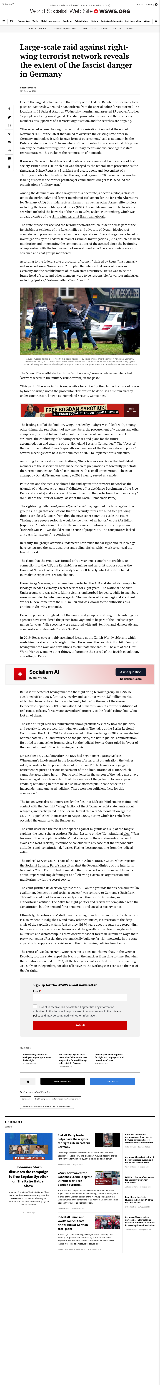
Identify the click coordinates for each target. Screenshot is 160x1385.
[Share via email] (9, 142)
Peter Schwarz (28, 87)
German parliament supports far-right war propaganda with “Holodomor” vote (109, 1057)
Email (36, 991)
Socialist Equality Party (66, 29)
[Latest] (11, 22)
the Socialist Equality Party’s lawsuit (45, 865)
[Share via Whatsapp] (9, 125)
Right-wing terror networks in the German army (57, 1099)
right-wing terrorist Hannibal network (78, 216)
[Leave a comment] (9, 159)
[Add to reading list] (9, 167)
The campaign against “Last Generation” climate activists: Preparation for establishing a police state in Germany (73, 1059)
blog (126, 833)
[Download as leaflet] (9, 150)
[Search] (156, 22)
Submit (80, 1025)
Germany (26, 1099)
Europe (8, 1126)
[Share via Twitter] (9, 117)
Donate (129, 29)
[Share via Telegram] (9, 134)
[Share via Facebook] (9, 109)
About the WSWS (100, 29)
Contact (139, 4)
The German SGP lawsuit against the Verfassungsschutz (47, 1106)
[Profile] (156, 5)
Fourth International (38, 29)
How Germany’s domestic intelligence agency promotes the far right (36, 1057)
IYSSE (85, 29)
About (149, 4)
